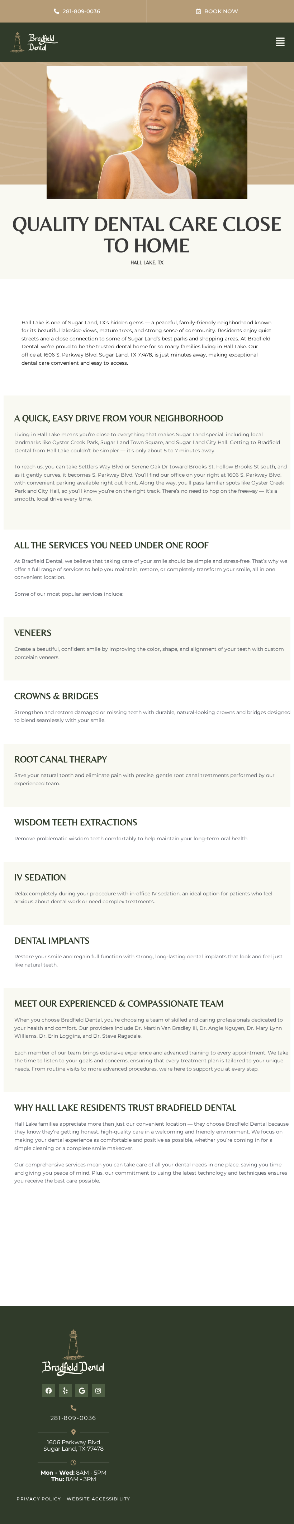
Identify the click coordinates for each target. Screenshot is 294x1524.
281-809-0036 (73, 1418)
